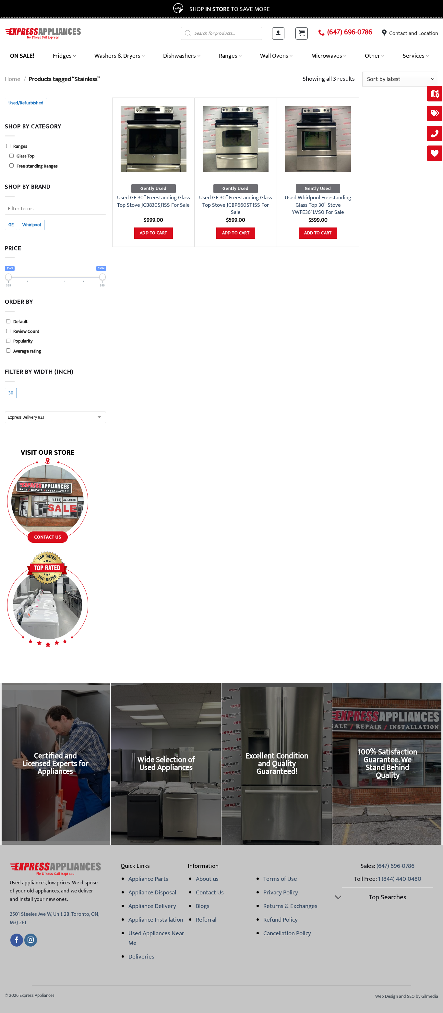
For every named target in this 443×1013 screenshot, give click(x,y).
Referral (206, 919)
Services (414, 56)
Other (372, 56)
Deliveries (141, 956)
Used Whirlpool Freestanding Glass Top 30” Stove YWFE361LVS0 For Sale (318, 205)
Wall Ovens (274, 56)
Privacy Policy (280, 892)
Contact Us (210, 892)
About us (207, 879)
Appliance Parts (148, 879)
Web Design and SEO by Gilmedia (406, 996)
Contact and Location (413, 33)
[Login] (278, 33)
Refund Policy (280, 919)
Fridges (62, 56)
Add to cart (153, 233)
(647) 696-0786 (349, 32)
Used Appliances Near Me (156, 938)
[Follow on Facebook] (16, 940)
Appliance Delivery (152, 906)
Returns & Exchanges (290, 906)
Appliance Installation (155, 919)
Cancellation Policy (287, 933)
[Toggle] (338, 898)
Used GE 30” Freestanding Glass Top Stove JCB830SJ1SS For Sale (153, 201)
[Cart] (301, 33)
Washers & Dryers (117, 56)
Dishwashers (179, 56)
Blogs (203, 906)
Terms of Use (280, 879)
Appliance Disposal (152, 892)
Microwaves (326, 56)
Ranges (228, 56)
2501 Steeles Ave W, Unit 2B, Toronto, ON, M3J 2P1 (54, 918)
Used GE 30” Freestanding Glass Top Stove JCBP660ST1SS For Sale (235, 205)
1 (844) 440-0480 (399, 879)
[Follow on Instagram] (30, 940)
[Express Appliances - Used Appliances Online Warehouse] (43, 33)
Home (12, 79)
